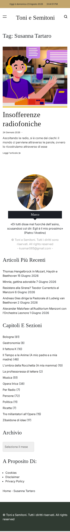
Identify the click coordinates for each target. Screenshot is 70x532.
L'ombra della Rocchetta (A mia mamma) (30, 365)
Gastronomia (11, 343)
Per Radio (9, 389)
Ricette (7, 408)
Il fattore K (10, 349)
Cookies (11, 472)
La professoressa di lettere (20, 371)
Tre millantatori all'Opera (19, 414)
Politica (8, 402)
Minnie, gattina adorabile (19, 282)
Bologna (8, 337)
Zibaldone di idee (14, 420)
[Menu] (5, 16)
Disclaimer (12, 477)
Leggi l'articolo (12, 153)
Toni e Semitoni (35, 18)
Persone (8, 396)
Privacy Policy (14, 481)
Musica (7, 377)
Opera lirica (10, 383)
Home (7, 491)
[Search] (65, 16)
